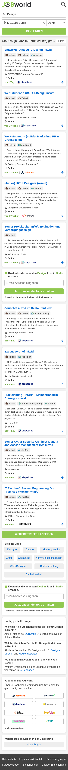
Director (30, 549)
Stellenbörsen (30, 764)
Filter (61, 41)
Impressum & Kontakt (31, 759)
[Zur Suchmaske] (63, 4)
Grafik (9, 558)
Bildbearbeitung (49, 566)
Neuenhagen (26, 670)
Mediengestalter (52, 549)
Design (12, 41)
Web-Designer (18, 566)
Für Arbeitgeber (10, 764)
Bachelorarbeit (34, 574)
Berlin (32, 41)
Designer (12, 549)
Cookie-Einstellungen (54, 764)
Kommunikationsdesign (49, 558)
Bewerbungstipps (56, 759)
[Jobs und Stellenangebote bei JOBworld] (16, 4)
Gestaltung (24, 558)
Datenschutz (9, 759)
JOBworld (30, 634)
